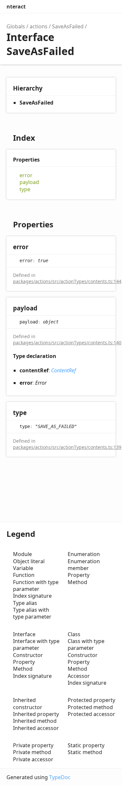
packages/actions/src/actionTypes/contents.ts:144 (67, 281)
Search (81, 6)
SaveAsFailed (68, 26)
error (26, 175)
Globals (16, 26)
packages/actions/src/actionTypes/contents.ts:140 (67, 342)
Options (94, 6)
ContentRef (63, 370)
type (25, 189)
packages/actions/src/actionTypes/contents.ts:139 (67, 447)
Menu (108, 6)
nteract (16, 6)
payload (29, 182)
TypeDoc (60, 777)
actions (38, 26)
